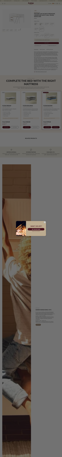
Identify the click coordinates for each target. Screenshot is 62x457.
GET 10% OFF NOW (36, 229)
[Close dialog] (45, 222)
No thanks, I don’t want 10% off (36, 231)
